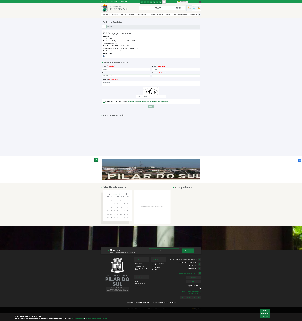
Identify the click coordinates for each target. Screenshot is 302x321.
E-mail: (158, 66)
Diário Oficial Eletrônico (180, 14)
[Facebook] (104, 56)
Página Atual (110, 27)
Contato (151, 14)
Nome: (108, 66)
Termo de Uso (132, 101)
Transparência (142, 14)
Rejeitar (265, 316)
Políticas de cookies (195, 293)
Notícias (159, 14)
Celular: (104, 73)
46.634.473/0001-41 (111, 43)
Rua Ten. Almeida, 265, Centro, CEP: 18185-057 (117, 33)
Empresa (167, 14)
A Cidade (105, 14)
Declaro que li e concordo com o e (137, 101)
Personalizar (265, 313)
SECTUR (123, 14)
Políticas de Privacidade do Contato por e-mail (153, 101)
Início (104, 27)
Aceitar (265, 310)
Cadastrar (188, 251)
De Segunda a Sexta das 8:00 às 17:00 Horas (121, 41)
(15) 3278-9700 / (108, 37)
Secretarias (115, 14)
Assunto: (159, 73)
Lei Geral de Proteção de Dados (190, 297)
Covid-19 (131, 14)
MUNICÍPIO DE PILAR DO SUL (116, 46)
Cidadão (192, 14)
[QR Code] (96, 160)
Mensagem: (110, 79)
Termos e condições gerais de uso (191, 291)
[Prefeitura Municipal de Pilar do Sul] (151, 169)
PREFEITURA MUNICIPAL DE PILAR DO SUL (121, 48)
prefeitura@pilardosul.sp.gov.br (114, 51)
